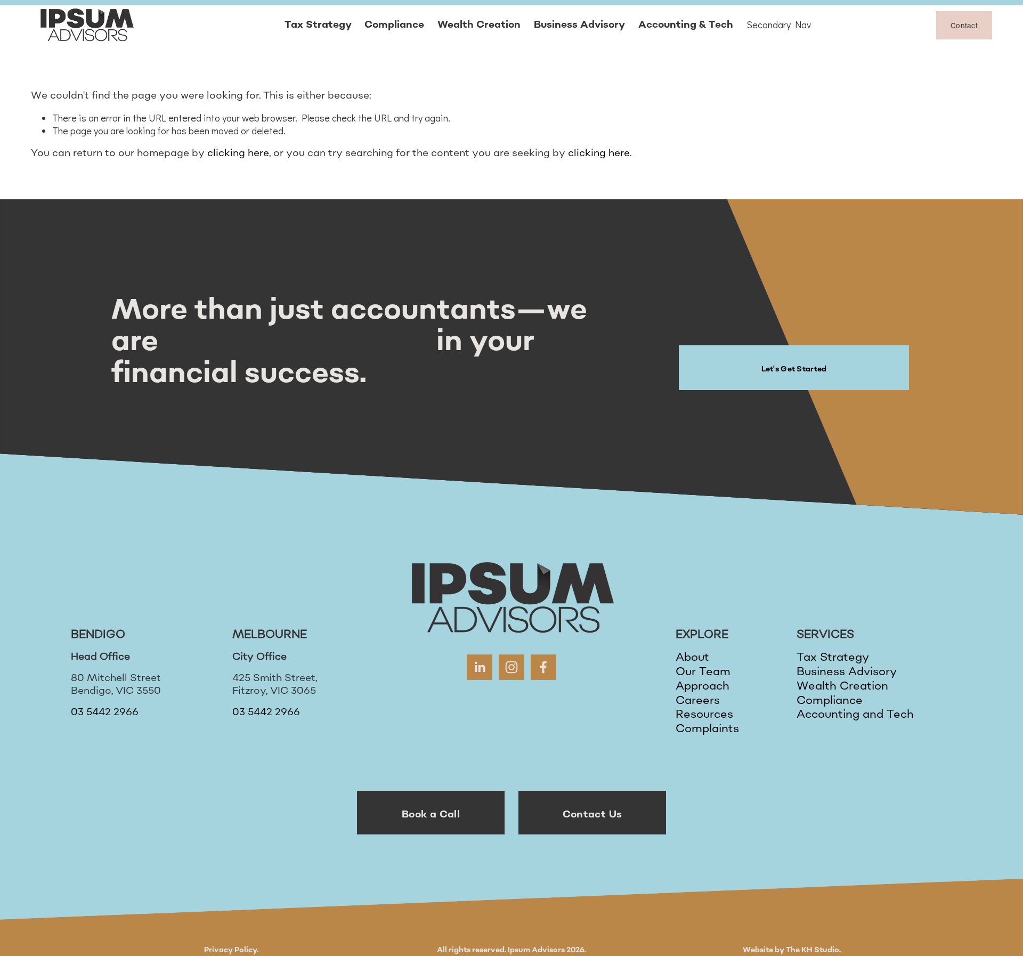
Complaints (707, 729)
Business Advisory (579, 24)
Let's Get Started (793, 369)
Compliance (394, 24)
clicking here (238, 153)
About (692, 658)
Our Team (703, 672)
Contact (964, 25)
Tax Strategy (318, 24)
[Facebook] (543, 667)
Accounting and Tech (855, 715)
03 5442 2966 (105, 712)
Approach (702, 686)
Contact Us (592, 814)
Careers (698, 701)
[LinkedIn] (479, 667)
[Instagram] (511, 667)
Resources (704, 715)
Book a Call (431, 814)
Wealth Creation (479, 24)
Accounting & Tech (685, 24)
